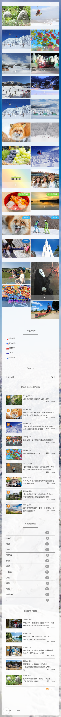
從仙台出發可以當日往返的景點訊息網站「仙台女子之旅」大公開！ (45, 179)
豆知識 (27, 555)
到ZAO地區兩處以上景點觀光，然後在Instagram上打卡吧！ (16, 179)
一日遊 (16, 181)
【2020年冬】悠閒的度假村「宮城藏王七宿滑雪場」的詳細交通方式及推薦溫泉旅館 (16, 87)
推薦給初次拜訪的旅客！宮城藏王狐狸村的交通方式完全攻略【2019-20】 (16, 132)
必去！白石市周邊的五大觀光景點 (36, 399)
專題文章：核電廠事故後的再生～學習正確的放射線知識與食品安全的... (37, 667)
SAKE (27, 538)
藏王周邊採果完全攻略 (31, 454)
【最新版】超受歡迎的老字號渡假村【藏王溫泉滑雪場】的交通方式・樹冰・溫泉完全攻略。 (45, 64)
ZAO (45, 18)
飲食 (27, 561)
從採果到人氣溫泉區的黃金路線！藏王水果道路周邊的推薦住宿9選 (16, 155)
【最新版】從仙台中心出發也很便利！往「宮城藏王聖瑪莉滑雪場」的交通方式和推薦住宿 (45, 87)
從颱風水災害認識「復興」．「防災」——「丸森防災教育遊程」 (16, 16)
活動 (16, 18)
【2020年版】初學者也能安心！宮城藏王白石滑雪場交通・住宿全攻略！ (45, 132)
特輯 (27, 566)
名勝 (45, 225)
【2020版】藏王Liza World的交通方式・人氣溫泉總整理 (16, 62)
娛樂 (27, 583)
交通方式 (27, 594)
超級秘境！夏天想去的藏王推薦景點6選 (38, 440)
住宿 (27, 544)
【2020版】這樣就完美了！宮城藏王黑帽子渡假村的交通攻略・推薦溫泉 (45, 16)
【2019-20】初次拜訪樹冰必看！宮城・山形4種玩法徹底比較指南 (45, 155)
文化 (27, 578)
